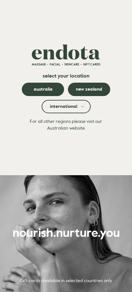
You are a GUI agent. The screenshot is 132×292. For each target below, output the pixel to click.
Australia (43, 89)
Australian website (66, 128)
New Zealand (89, 89)
